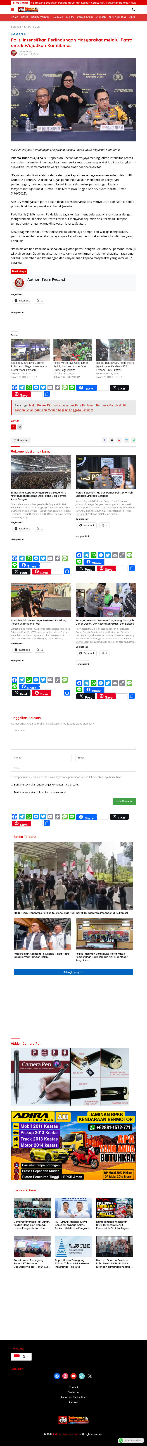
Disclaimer (73, 1392)
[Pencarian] (134, 10)
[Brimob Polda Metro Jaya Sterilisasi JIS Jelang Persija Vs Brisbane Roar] (41, 600)
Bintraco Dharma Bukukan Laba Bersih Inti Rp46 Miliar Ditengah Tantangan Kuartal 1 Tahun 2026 (114, 1263)
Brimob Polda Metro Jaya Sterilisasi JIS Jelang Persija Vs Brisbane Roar (39, 622)
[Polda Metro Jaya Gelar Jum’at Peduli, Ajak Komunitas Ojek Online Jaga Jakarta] (72, 350)
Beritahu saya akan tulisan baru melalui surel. (40, 792)
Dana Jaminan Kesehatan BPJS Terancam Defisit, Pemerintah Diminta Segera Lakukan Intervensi (112, 1225)
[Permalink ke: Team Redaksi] (14, 52)
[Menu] (13, 9)
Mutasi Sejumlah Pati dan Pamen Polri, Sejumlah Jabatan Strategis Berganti (104, 494)
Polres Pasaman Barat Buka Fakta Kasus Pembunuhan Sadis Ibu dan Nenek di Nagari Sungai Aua (102, 957)
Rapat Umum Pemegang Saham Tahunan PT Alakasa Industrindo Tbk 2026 (72, 1263)
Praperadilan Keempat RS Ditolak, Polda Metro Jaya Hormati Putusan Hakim (42, 955)
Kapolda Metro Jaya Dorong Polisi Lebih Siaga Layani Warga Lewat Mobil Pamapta (29, 366)
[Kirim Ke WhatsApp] (133, 440)
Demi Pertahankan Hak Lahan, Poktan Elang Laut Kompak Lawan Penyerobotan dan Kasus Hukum (32, 1225)
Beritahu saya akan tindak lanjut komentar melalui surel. (46, 784)
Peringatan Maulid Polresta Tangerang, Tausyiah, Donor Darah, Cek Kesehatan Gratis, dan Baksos (105, 622)
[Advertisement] (73, 1008)
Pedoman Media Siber (73, 1397)
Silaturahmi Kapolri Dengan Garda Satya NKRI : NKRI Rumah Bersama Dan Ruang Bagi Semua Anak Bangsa (39, 496)
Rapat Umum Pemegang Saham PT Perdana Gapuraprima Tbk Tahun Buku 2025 (32, 1263)
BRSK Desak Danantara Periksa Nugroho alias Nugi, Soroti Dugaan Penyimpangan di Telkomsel (71, 913)
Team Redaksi (25, 51)
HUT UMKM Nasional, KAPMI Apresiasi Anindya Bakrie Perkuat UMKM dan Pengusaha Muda (73, 1225)
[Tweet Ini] (112, 440)
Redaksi (73, 1402)
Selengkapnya (72, 972)
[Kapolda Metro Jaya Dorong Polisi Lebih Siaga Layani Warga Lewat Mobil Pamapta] (30, 350)
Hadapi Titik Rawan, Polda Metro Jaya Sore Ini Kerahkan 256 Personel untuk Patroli (115, 366)
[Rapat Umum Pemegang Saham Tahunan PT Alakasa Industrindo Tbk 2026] (73, 1246)
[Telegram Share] (126, 440)
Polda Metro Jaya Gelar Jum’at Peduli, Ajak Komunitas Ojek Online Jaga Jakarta (70, 366)
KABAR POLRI (18, 34)
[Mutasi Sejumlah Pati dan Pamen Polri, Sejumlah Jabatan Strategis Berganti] (106, 472)
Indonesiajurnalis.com (66, 1434)
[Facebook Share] (104, 440)
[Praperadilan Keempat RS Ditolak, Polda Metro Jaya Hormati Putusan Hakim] (42, 934)
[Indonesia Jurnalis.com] (28, 9)
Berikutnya (19, 271)
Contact (73, 1387)
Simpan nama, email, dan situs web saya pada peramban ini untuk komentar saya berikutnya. (68, 777)
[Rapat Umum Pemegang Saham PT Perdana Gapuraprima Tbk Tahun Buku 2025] (32, 1246)
